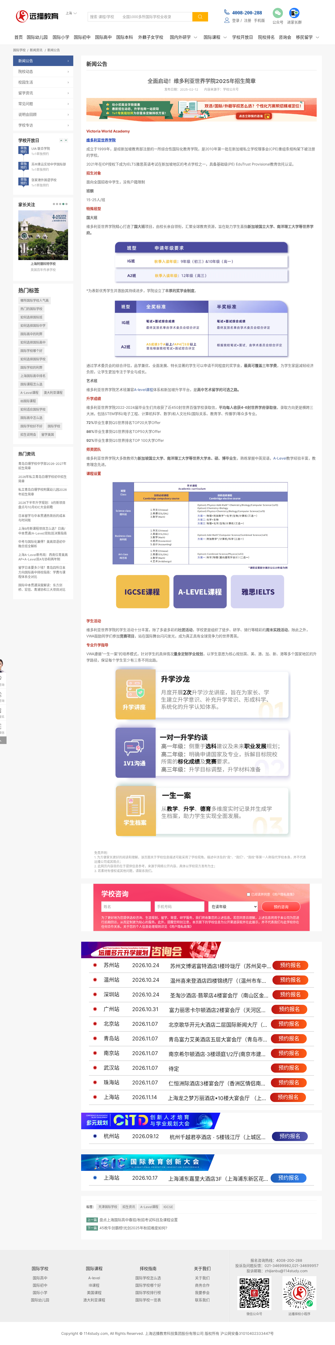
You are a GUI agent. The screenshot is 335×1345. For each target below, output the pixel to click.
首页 (18, 37)
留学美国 (47, 435)
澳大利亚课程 (53, 393)
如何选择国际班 (31, 317)
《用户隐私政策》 (283, 894)
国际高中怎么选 (31, 418)
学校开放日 (242, 37)
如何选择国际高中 (33, 342)
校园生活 (43, 82)
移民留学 (307, 37)
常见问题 (43, 103)
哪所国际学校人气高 (34, 300)
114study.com (96, 1333)
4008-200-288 (247, 12)
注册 (247, 20)
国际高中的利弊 (31, 334)
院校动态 (43, 71)
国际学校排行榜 (148, 1292)
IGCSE (168, 1207)
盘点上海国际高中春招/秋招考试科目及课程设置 (138, 1219)
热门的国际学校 (31, 309)
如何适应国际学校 (33, 409)
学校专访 (43, 125)
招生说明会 (28, 435)
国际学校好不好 (31, 426)
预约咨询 (281, 907)
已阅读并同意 (273, 894)
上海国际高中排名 (33, 376)
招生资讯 (128, 1207)
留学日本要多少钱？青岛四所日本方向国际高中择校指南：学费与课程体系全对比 (41, 572)
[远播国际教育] (38, 16)
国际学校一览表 (148, 1300)
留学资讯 (43, 93)
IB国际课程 (28, 401)
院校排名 (266, 37)
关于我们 (202, 1278)
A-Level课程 (29, 393)
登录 (235, 20)
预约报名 (290, 965)
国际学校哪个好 (31, 351)
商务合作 (202, 1285)
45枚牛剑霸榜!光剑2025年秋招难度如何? (133, 1228)
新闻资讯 (36, 50)
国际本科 (124, 37)
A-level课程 (143, 389)
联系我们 (202, 1300)
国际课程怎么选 (31, 384)
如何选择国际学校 (33, 359)
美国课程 (94, 1292)
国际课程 (215, 37)
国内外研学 (183, 37)
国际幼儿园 (37, 37)
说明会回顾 (43, 114)
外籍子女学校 (150, 37)
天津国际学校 (107, 1207)
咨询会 (285, 37)
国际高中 (103, 37)
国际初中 (82, 37)
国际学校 (19, 50)
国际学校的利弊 (31, 368)
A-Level (279, 458)
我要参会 (202, 1292)
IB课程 (94, 1285)
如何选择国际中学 (33, 326)
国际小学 (61, 37)
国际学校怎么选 (148, 1278)
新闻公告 (53, 50)
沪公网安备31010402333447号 (247, 1333)
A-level (94, 1278)
